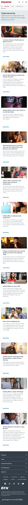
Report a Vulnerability (22, 479)
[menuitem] (19, 2)
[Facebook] (14, 483)
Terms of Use (14, 476)
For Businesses (5, 467)
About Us (3, 472)
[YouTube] (23, 483)
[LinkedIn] (5, 483)
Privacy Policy (5, 476)
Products (3, 455)
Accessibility (5, 479)
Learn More (6, 56)
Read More (6, 127)
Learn (12, 6)
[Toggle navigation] (26, 2)
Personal (7, 6)
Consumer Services (6, 463)
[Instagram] (18, 483)
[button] (19, 2)
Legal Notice (22, 476)
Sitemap (13, 479)
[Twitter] (9, 483)
